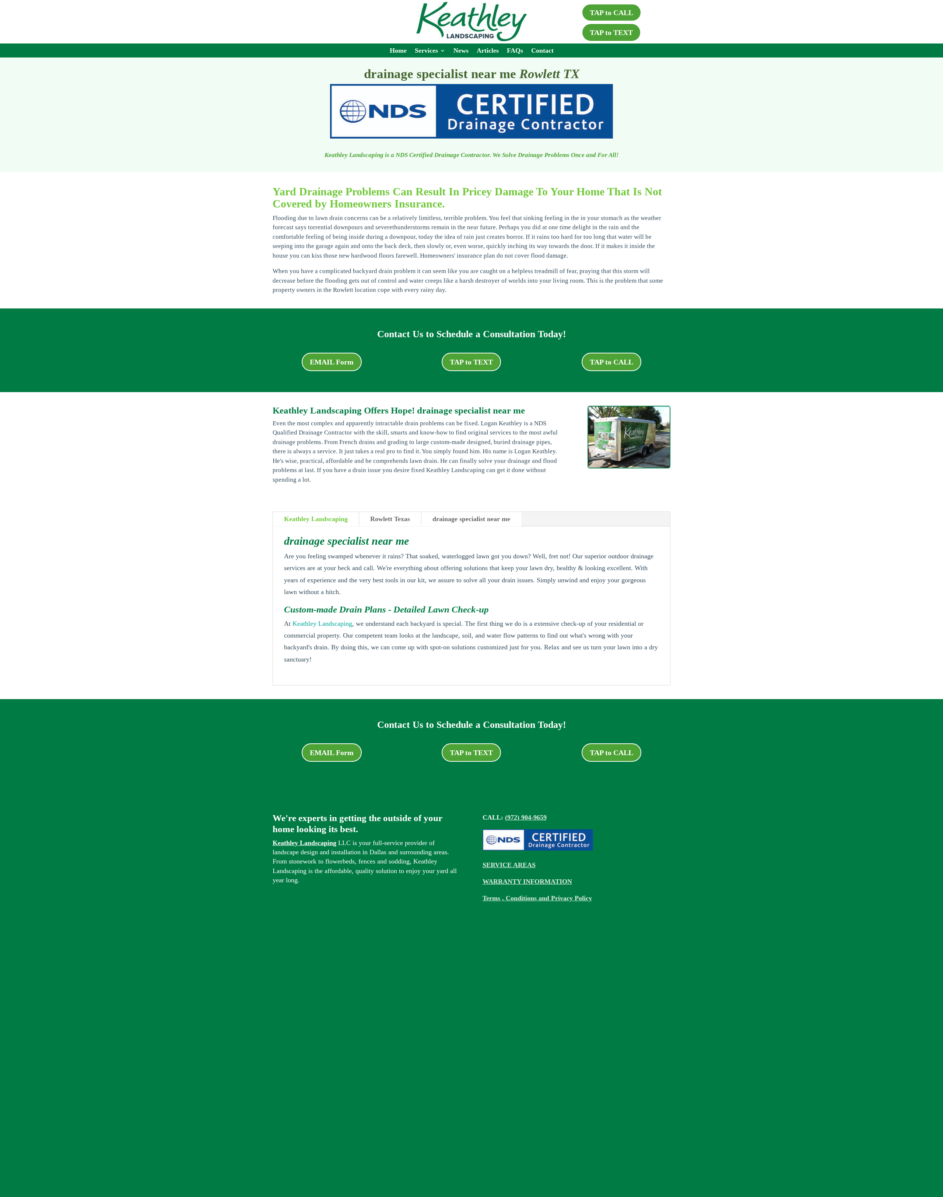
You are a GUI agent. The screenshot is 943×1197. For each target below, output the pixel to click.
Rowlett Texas (390, 519)
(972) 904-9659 (526, 817)
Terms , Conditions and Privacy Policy (537, 898)
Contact (542, 51)
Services (426, 51)
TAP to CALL (611, 12)
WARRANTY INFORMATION (527, 881)
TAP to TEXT (611, 32)
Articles (488, 51)
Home (398, 51)
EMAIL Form (332, 362)
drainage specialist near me (471, 519)
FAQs (515, 51)
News (461, 51)
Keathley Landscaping (316, 519)
